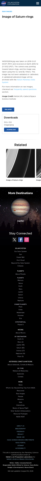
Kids (20, 402)
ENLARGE (8, 109)
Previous (4, 210)
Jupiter (20, 221)
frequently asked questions (25, 89)
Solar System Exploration (12, 3)
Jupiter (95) (20, 345)
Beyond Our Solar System (20, 263)
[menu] (37, 3)
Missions (20, 399)
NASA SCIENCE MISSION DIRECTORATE (20, 440)
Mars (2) (21, 342)
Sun (20, 254)
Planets (20, 271)
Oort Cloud (20, 260)
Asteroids (20, 374)
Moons (20, 330)
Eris (20, 318)
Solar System (20, 248)
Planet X (21, 324)
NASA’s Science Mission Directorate (20, 459)
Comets (20, 377)
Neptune (20, 300)
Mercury (20, 280)
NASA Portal (21, 442)
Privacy (20, 434)
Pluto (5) (20, 356)
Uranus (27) (20, 350)
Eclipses (20, 266)
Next (36, 210)
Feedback (20, 431)
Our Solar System (20, 251)
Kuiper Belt (20, 257)
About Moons (20, 333)
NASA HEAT (20, 417)
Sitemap (20, 445)
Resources (20, 391)
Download (11, 129)
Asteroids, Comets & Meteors (20, 361)
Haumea (21, 315)
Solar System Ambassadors (20, 411)
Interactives (20, 405)
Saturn (20, 295)
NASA (3, 3)
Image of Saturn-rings (14, 180)
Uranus (20, 298)
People (20, 396)
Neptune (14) (20, 353)
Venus (20, 283)
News (21, 385)
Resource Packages (21, 414)
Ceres (20, 309)
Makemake (20, 312)
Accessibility (20, 448)
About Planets (20, 274)
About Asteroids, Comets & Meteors (20, 364)
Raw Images (7, 11)
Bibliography (20, 428)
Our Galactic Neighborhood (12, 8)
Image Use (20, 437)
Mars (20, 289)
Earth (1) (21, 339)
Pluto (20, 307)
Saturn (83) (20, 348)
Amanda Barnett (25, 463)
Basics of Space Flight (20, 408)
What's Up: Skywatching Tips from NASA (20, 388)
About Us (20, 426)
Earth (20, 286)
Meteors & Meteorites (20, 371)
